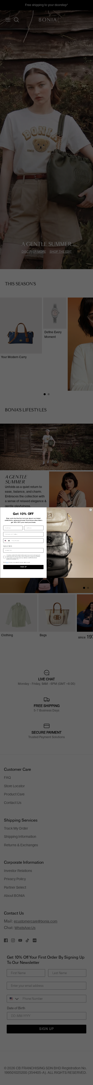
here (7, 562)
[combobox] (6, 541)
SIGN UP (23, 567)
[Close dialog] (90, 509)
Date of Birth (7, 546)
